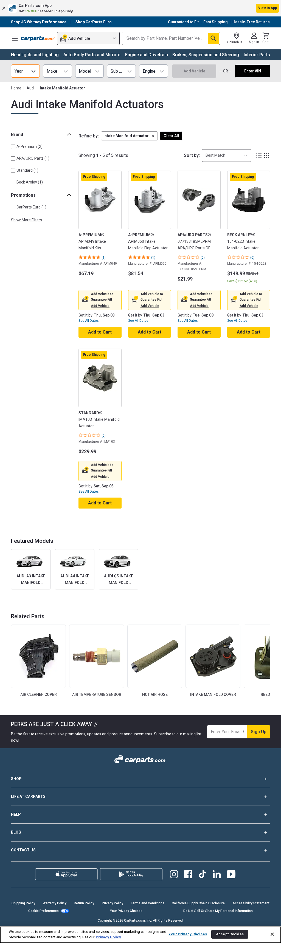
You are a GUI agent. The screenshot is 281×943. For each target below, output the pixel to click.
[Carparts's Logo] (38, 38)
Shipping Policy (23, 903)
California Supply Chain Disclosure (198, 903)
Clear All (171, 136)
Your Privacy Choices (126, 911)
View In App (267, 8)
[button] (140, 8)
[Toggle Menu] (15, 38)
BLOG (16, 832)
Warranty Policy (54, 903)
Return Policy (84, 903)
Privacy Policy (112, 903)
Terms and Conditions (147, 903)
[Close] (272, 934)
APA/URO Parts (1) (32, 158)
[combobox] (226, 155)
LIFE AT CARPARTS (28, 796)
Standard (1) (27, 170)
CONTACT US (23, 850)
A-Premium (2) (29, 146)
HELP (16, 814)
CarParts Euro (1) (31, 207)
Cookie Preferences (43, 911)
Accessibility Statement (250, 903)
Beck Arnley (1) (29, 182)
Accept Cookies (230, 934)
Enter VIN (252, 71)
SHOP (16, 779)
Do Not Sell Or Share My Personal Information (218, 911)
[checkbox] (13, 147)
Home (16, 88)
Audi (31, 88)
